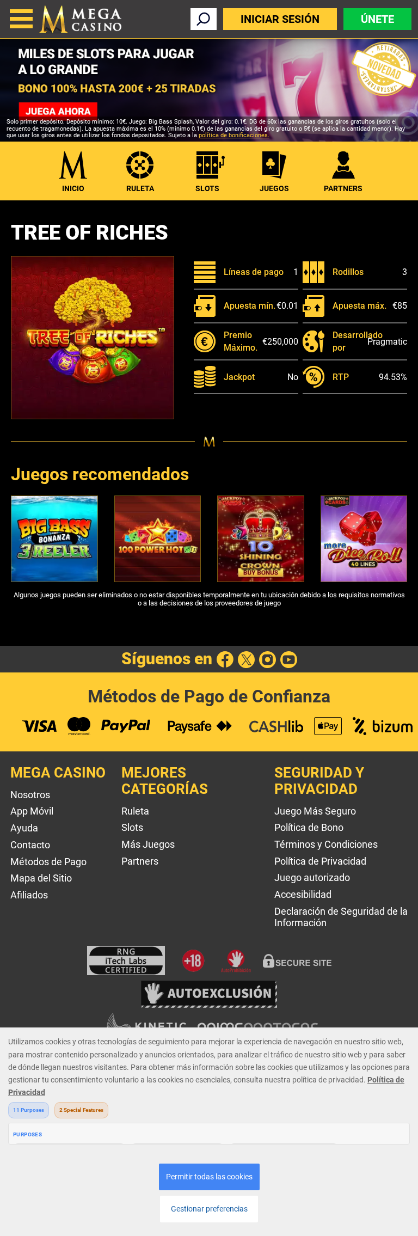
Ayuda (24, 828)
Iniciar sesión (280, 19)
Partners (139, 861)
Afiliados (29, 895)
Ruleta (140, 188)
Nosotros (30, 794)
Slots (207, 188)
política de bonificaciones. (234, 135)
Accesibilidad (302, 894)
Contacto (30, 844)
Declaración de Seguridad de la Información (341, 916)
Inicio (73, 188)
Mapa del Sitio (41, 878)
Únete (377, 19)
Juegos (274, 188)
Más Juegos (148, 844)
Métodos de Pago (48, 861)
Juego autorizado (312, 877)
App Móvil (31, 811)
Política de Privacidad (320, 861)
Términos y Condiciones (326, 844)
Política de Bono (308, 827)
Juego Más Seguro (315, 811)
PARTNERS (343, 188)
